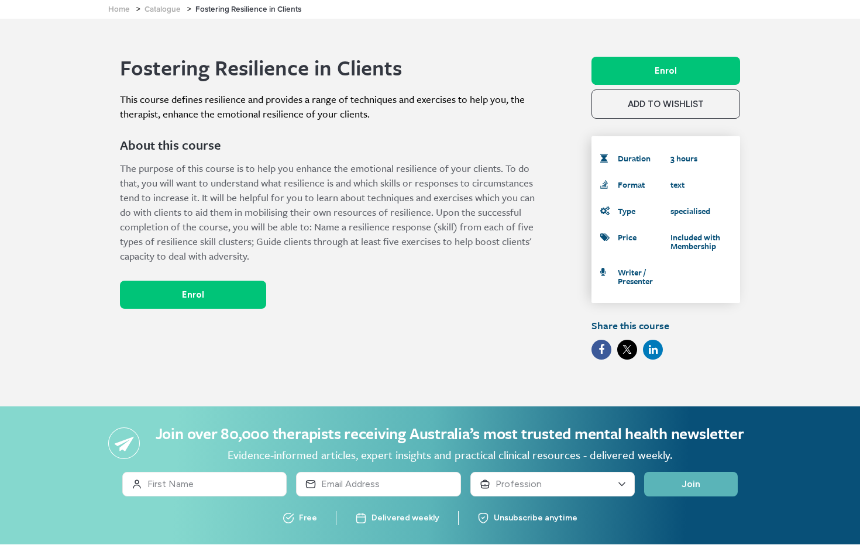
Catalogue (163, 9)
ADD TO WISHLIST (666, 104)
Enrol (193, 294)
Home (119, 9)
